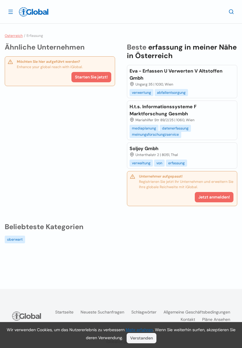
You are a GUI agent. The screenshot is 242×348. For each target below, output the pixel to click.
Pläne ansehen (216, 319)
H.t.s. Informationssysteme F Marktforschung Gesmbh (163, 110)
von (159, 163)
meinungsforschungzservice (155, 134)
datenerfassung (175, 128)
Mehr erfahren (139, 329)
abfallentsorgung (171, 92)
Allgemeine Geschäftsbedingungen (196, 312)
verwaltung (141, 163)
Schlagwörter (143, 312)
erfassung (176, 163)
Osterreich (14, 35)
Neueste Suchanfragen (102, 312)
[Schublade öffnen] (11, 11)
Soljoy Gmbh (144, 148)
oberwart (15, 239)
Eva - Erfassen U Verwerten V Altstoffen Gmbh (176, 74)
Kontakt (188, 319)
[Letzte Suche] (231, 11)
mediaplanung (144, 128)
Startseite (64, 312)
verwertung (141, 92)
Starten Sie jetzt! (91, 77)
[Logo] (33, 12)
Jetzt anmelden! (214, 197)
